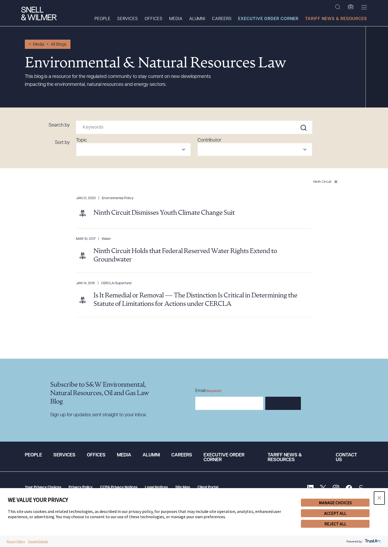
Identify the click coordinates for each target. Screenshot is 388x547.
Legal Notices (156, 487)
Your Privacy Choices (43, 487)
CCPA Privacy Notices (119, 487)
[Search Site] (337, 7)
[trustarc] (372, 541)
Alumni (197, 19)
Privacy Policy (81, 487)
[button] (379, 498)
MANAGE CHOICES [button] (335, 502)
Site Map (182, 487)
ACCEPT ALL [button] (335, 513)
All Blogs (59, 45)
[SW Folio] (350, 7)
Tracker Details (38, 541)
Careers (221, 19)
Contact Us (346, 457)
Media (176, 19)
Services (127, 19)
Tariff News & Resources (336, 19)
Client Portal (207, 487)
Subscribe (283, 403)
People (102, 19)
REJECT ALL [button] (335, 523)
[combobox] (133, 149)
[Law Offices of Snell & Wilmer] (39, 14)
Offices (154, 19)
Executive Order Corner (268, 19)
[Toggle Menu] (364, 7)
